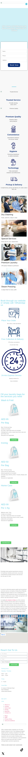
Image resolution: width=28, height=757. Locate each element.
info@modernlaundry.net (7, 695)
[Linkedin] (14, 749)
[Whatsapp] (18, 749)
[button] (26, 4)
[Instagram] (6, 749)
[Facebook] (3, 749)
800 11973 (3, 698)
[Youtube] (10, 749)
